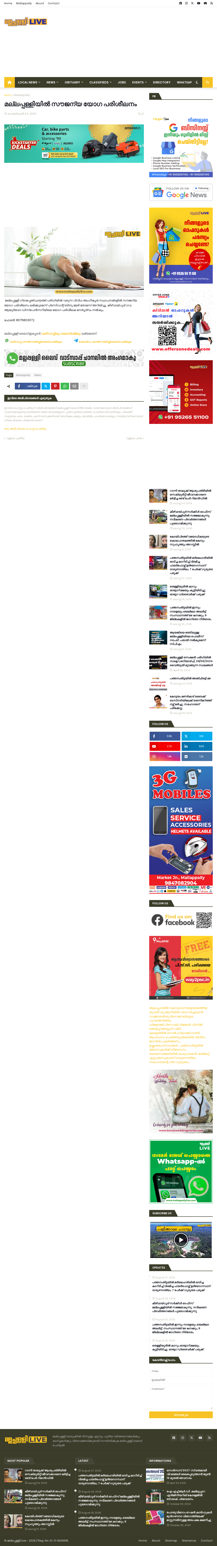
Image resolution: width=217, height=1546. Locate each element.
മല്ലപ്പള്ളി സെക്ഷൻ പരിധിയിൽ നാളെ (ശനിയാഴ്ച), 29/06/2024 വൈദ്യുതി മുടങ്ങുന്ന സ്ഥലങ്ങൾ (191, 661)
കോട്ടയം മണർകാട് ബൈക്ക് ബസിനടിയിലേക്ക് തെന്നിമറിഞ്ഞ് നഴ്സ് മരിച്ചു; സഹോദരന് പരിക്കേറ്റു (191, 702)
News (38, 375)
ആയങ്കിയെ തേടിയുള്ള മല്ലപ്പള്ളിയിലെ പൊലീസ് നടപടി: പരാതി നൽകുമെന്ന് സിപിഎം (188, 638)
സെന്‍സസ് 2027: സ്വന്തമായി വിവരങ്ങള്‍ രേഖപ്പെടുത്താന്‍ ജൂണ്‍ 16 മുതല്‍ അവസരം (188, 1474)
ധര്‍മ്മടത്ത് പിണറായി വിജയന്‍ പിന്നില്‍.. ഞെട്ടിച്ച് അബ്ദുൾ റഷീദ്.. (176, 1027)
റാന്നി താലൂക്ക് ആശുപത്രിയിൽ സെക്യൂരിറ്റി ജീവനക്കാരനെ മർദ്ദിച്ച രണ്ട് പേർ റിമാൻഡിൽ (190, 494)
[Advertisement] (135, 42)
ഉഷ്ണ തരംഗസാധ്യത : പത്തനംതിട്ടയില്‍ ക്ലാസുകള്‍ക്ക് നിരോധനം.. (176, 1047)
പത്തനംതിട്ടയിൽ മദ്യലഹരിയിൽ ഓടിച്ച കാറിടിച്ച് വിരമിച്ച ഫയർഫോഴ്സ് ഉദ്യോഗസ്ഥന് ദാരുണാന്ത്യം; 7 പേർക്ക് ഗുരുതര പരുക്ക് (191, 565)
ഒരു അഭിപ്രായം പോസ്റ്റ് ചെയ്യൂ (25, 429)
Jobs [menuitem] (122, 82)
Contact (54, 3)
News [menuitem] (51, 82)
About (40, 3)
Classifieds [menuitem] (98, 82)
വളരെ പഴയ (134, 438)
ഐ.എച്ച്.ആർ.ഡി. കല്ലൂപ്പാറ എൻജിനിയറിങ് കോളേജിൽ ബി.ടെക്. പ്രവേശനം (186, 1495)
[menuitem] (9, 82)
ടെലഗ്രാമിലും (71, 333)
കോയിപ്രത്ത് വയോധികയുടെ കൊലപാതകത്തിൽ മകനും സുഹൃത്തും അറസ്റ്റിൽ (189, 540)
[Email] (74, 386)
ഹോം (7, 95)
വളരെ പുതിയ (15, 438)
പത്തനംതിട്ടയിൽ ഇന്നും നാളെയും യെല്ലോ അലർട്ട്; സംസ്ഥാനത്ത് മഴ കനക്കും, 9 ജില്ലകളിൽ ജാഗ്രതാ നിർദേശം (190, 613)
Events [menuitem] (138, 82)
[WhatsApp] (65, 386)
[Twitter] (46, 386)
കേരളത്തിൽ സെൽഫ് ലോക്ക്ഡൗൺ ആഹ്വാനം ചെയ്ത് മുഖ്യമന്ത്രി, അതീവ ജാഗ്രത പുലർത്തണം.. (177, 1037)
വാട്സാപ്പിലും (50, 333)
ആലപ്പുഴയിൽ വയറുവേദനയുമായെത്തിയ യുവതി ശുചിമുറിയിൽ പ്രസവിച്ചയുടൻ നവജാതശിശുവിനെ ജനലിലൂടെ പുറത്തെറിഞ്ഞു (178, 1014)
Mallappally (24, 3)
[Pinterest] (55, 386)
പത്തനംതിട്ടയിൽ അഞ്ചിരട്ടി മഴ (190, 678)
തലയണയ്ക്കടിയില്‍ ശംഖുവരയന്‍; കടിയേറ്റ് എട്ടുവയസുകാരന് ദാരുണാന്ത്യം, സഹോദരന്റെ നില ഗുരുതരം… (179, 1058)
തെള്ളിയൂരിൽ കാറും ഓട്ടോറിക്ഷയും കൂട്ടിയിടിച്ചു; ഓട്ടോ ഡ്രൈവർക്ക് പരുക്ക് (188, 590)
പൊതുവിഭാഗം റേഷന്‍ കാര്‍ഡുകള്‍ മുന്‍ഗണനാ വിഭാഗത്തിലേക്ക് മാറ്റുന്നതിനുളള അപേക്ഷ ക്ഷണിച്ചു (189, 1516)
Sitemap (171, 1541)
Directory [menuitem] (162, 82)
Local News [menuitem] (27, 82)
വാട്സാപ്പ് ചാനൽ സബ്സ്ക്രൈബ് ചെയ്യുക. (35, 341)
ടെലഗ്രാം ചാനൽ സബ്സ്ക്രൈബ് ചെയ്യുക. (105, 341)
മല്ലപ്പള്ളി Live (16, 1541)
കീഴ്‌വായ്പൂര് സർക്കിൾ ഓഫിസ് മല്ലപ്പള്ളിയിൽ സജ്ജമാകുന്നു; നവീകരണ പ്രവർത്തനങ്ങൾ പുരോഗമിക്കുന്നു (190, 517)
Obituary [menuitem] (72, 82)
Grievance (189, 1541)
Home (8, 3)
